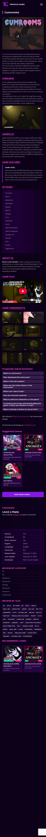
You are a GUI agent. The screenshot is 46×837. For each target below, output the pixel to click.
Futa (40, 616)
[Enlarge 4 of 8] (41, 328)
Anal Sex (6, 609)
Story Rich (32, 633)
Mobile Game (27, 626)
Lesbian (14, 622)
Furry (33, 616)
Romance (5, 591)
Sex (4, 633)
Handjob (20, 619)
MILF (19, 626)
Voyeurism (27, 636)
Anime (24, 609)
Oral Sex (13, 629)
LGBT (22, 622)
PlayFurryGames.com (21, 416)
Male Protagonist (33, 622)
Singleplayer (20, 633)
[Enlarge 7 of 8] (20, 355)
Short (10, 633)
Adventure (6, 578)
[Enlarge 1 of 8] (20, 315)
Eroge (31, 612)
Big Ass (31, 609)
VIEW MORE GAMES (22, 494)
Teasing (6, 636)
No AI (37, 626)
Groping (11, 619)
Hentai (36, 619)
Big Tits (39, 609)
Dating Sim (6, 581)
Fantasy (5, 584)
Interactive (6, 588)
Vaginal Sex (16, 636)
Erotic (39, 612)
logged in (16, 515)
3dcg (27, 606)
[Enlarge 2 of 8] (41, 315)
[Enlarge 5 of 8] (20, 342)
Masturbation (9, 626)
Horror (6, 622)
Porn (20, 629)
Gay (4, 619)
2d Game (16, 606)
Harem (28, 619)
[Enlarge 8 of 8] (41, 355)
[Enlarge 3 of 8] (20, 328)
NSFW (5, 629)
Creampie (6, 612)
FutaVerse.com (30, 425)
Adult (33, 606)
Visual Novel (6, 595)
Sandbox (38, 629)
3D (3, 574)
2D (3, 571)
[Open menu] (41, 4)
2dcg (9, 606)
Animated (16, 609)
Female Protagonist (20, 616)
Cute (14, 612)
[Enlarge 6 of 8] (41, 342)
